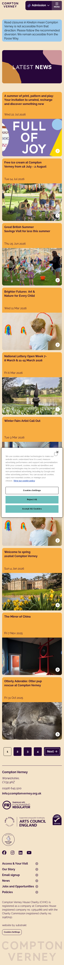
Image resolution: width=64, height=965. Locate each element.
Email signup (11, 875)
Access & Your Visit (15, 863)
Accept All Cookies (32, 509)
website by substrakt (14, 925)
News (6, 880)
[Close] (57, 452)
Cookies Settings (12, 932)
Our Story (8, 869)
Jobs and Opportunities (18, 886)
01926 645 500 (12, 788)
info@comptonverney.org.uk (21, 793)
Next (50, 751)
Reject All (32, 499)
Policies (7, 892)
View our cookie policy (24, 480)
